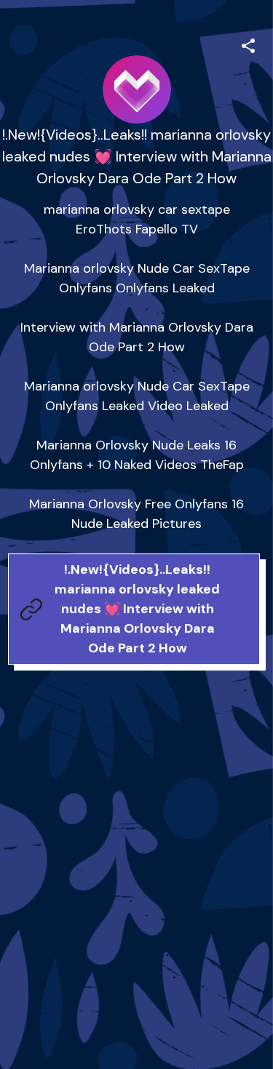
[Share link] (248, 43)
